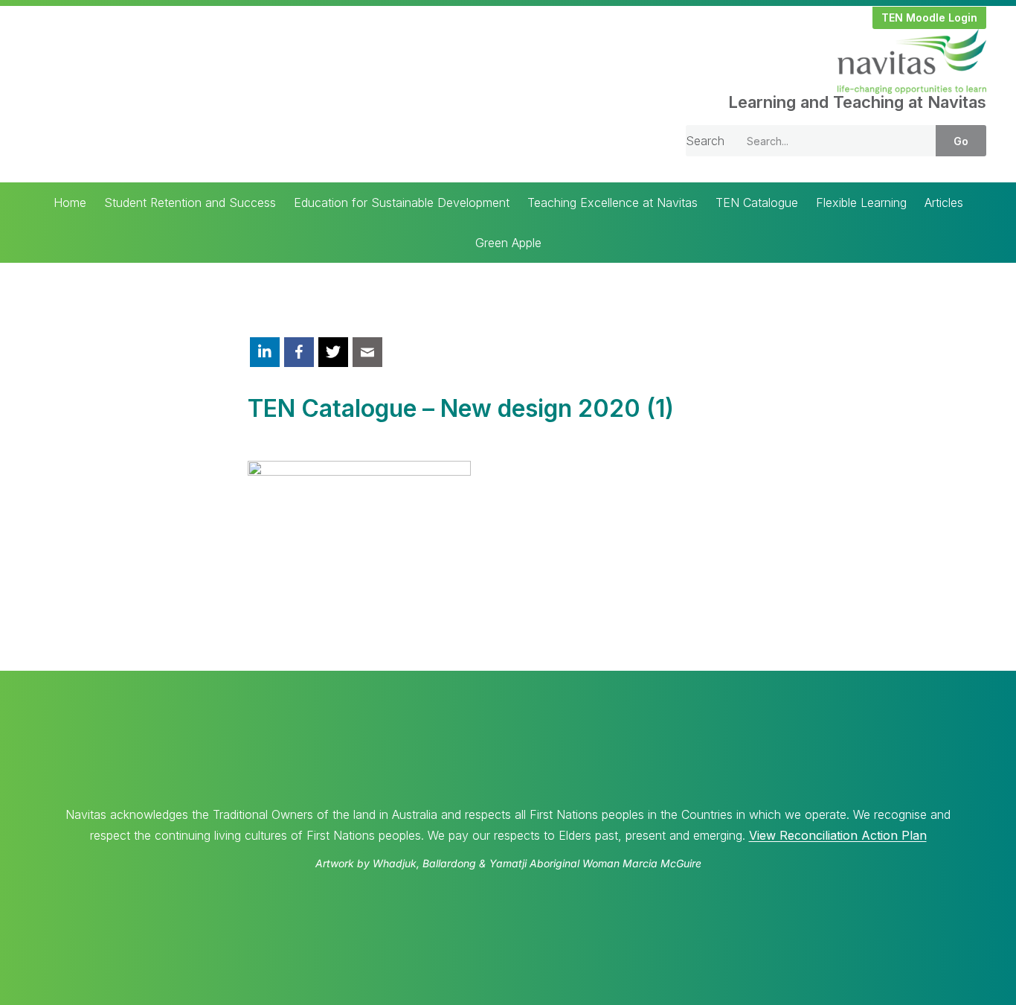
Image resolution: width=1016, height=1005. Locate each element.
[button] (929, 18)
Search (705, 140)
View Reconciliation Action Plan (838, 835)
